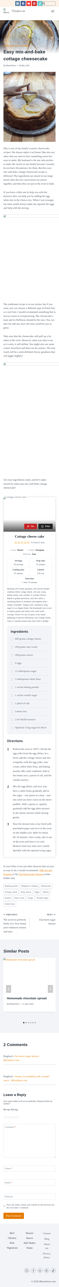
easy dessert (26, 892)
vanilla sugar (42, 898)
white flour (10, 904)
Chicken (12, 1238)
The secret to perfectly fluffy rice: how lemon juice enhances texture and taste (14, 923)
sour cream (19, 898)
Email (8, 1182)
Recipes (24, 46)
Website (9, 1196)
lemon (46, 892)
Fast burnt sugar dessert (31, 874)
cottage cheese (11, 892)
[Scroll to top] (51, 1282)
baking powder (11, 886)
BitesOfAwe (11, 65)
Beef (12, 1233)
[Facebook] (23, 3)
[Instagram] (17, 3)
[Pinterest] (34, 3)
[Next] (50, 989)
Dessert (14, 46)
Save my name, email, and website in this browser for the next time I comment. (30, 1206)
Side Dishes (30, 1243)
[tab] (23, 1022)
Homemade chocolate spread (27, 998)
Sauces (29, 1238)
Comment (10, 1127)
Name (8, 1168)
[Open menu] (53, 11)
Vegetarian (12, 1247)
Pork (12, 1243)
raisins (8, 898)
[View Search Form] (49, 3)
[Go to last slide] (8, 989)
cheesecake (46, 886)
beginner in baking (29, 886)
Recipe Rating (10, 1109)
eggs (37, 892)
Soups (29, 1247)
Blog (6, 46)
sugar (30, 898)
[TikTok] (40, 3)
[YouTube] (28, 3)
